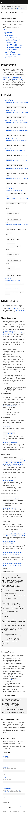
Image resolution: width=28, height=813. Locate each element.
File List (7, 34)
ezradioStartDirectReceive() (12, 563)
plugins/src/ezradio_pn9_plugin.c (16, 160)
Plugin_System (7, 788)
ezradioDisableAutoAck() (11, 498)
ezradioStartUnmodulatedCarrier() (14, 533)
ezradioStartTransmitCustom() (13, 462)
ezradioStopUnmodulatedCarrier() (14, 535)
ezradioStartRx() (8, 480)
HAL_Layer (6, 778)
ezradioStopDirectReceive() (12, 565)
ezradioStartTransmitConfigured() (14, 460)
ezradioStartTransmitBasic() (12, 459)
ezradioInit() (7, 426)
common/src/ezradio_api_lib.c (14, 190)
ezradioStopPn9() (8, 543)
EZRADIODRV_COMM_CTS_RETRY (16, 806)
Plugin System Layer (11, 37)
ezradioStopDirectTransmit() (12, 554)
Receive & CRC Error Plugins (16, 46)
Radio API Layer (10, 52)
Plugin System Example (13, 51)
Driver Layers (8, 35)
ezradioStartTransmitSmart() (14, 466)
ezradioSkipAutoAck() (10, 508)
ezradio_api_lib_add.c (10, 680)
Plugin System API (11, 40)
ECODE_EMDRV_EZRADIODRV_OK (12, 406)
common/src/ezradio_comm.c (13, 280)
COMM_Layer (6, 767)
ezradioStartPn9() (9, 541)
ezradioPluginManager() (10, 442)
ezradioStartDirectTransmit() (13, 552)
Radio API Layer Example (13, 54)
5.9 (11, 8)
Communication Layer (11, 56)
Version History (21, 8)
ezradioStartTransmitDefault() (13, 464)
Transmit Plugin (12, 44)
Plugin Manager (11, 42)
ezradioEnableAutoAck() (11, 497)
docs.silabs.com (14, 2)
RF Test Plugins (12, 49)
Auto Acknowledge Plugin (14, 47)
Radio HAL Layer (10, 57)
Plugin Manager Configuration (15, 39)
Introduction (8, 32)
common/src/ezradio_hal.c (12, 288)
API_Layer (6, 756)
